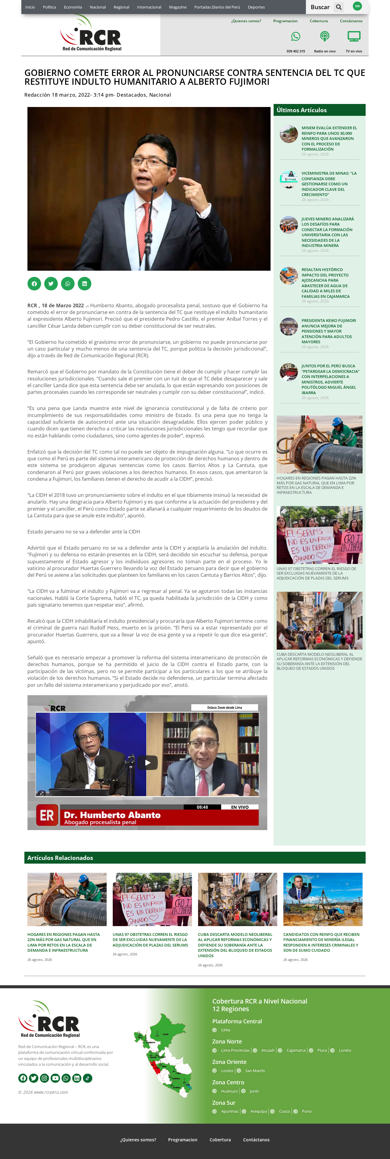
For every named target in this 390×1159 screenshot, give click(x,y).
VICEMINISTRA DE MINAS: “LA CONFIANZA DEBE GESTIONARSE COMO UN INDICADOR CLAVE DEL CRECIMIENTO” (329, 183)
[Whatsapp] (66, 1078)
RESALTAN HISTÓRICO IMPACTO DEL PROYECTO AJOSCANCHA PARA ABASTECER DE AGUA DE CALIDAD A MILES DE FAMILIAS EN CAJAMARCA (326, 283)
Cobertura (319, 20)
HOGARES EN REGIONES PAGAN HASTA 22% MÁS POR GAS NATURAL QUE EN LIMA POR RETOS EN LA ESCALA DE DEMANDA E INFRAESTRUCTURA (316, 485)
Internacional (149, 7)
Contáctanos (351, 20)
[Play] (147, 762)
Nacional (98, 7)
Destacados (131, 94)
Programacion (285, 20)
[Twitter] (33, 1078)
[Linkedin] (76, 1078)
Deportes (256, 7)
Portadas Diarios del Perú (217, 7)
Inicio (30, 7)
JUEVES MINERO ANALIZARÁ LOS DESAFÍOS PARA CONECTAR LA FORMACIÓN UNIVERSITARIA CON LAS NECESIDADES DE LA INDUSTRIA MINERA (328, 232)
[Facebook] (22, 1078)
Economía (73, 7)
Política (49, 7)
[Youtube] (55, 1078)
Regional (121, 7)
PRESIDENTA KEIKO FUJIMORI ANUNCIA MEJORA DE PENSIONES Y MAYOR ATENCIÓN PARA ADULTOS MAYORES (329, 331)
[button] (339, 7)
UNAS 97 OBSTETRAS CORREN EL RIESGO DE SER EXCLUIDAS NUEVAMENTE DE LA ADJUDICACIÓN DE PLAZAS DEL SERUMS (316, 573)
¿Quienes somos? (246, 20)
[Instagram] (44, 1078)
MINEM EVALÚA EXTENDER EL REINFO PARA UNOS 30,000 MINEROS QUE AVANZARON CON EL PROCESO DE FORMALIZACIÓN (329, 138)
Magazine (177, 7)
